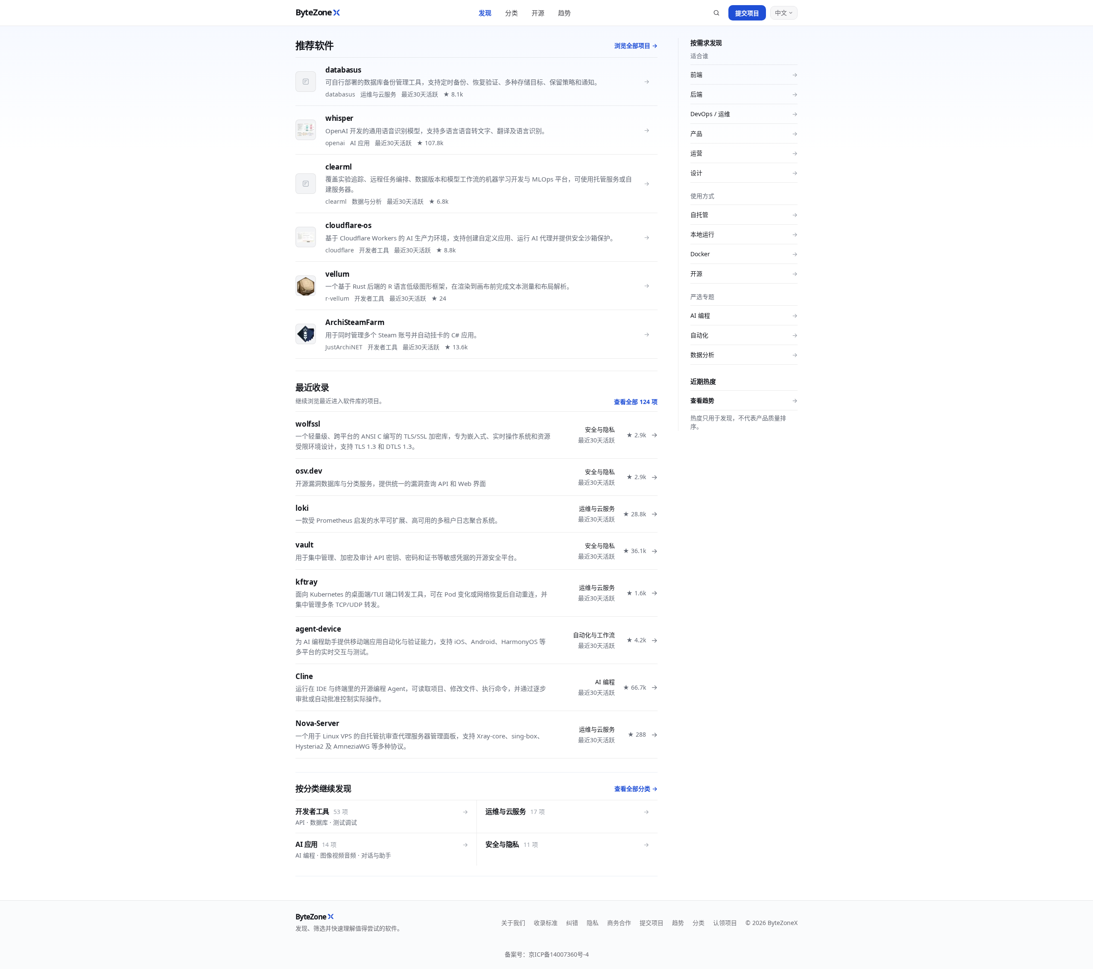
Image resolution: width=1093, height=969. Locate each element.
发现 (485, 13)
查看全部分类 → (636, 789)
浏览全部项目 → (636, 45)
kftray (306, 582)
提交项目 (747, 13)
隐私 (593, 923)
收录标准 (546, 923)
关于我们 (513, 923)
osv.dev (308, 471)
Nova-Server (317, 723)
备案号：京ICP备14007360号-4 (547, 954)
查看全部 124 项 (636, 402)
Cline (304, 676)
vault (304, 545)
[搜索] (716, 12)
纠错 (572, 923)
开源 (538, 13)
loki (302, 508)
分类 (511, 13)
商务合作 (619, 923)
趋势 (564, 13)
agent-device (318, 629)
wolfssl (307, 424)
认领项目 (725, 923)
